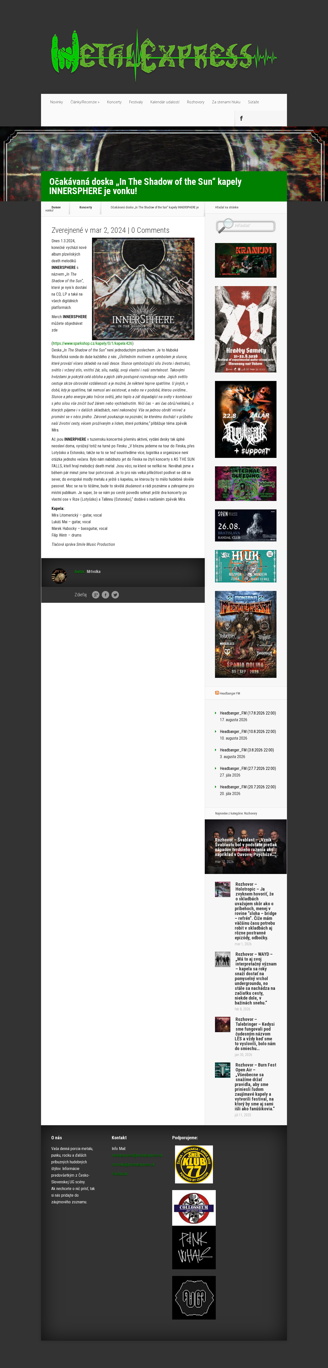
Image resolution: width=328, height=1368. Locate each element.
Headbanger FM (230, 693)
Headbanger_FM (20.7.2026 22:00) (248, 786)
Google (96, 595)
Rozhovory (195, 101)
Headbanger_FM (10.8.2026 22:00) (248, 731)
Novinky (56, 101)
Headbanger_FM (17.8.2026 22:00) (248, 713)
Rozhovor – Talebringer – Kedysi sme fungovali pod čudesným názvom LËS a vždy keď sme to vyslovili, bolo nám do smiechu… (255, 1034)
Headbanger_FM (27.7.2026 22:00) (248, 768)
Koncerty (114, 101)
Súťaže (253, 101)
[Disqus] (123, 686)
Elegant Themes (229, 1354)
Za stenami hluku (226, 101)
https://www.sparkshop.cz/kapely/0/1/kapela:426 (92, 343)
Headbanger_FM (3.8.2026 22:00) (247, 750)
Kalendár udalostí (164, 101)
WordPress (277, 1354)
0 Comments (150, 230)
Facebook (105, 595)
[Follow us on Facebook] (241, 118)
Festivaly (136, 101)
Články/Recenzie (84, 101)
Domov (56, 207)
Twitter (115, 595)
